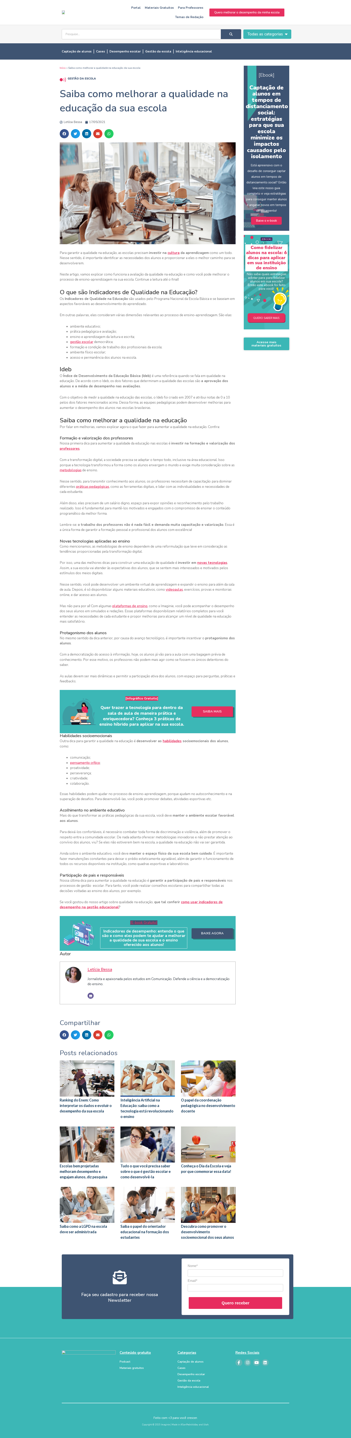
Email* (192, 1280)
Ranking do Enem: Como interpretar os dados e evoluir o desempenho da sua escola (86, 1105)
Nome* (193, 1266)
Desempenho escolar (125, 51)
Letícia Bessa (100, 969)
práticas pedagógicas (92, 486)
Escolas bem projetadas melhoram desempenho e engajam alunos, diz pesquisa (83, 1171)
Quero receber (235, 1303)
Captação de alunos (77, 51)
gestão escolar (81, 342)
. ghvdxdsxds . (266, 319)
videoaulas (174, 589)
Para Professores (190, 8)
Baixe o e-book (266, 221)
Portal (136, 8)
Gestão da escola (158, 51)
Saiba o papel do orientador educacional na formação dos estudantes (144, 1232)
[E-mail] (91, 996)
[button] (64, 133)
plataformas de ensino (129, 606)
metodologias (70, 470)
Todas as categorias (265, 34)
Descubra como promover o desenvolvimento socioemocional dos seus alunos (207, 1232)
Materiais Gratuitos (159, 8)
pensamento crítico (85, 762)
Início (63, 68)
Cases (100, 51)
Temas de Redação (189, 17)
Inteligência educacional (194, 51)
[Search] (231, 34)
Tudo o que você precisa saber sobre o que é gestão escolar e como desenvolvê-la (145, 1171)
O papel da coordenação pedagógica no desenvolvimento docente (208, 1105)
